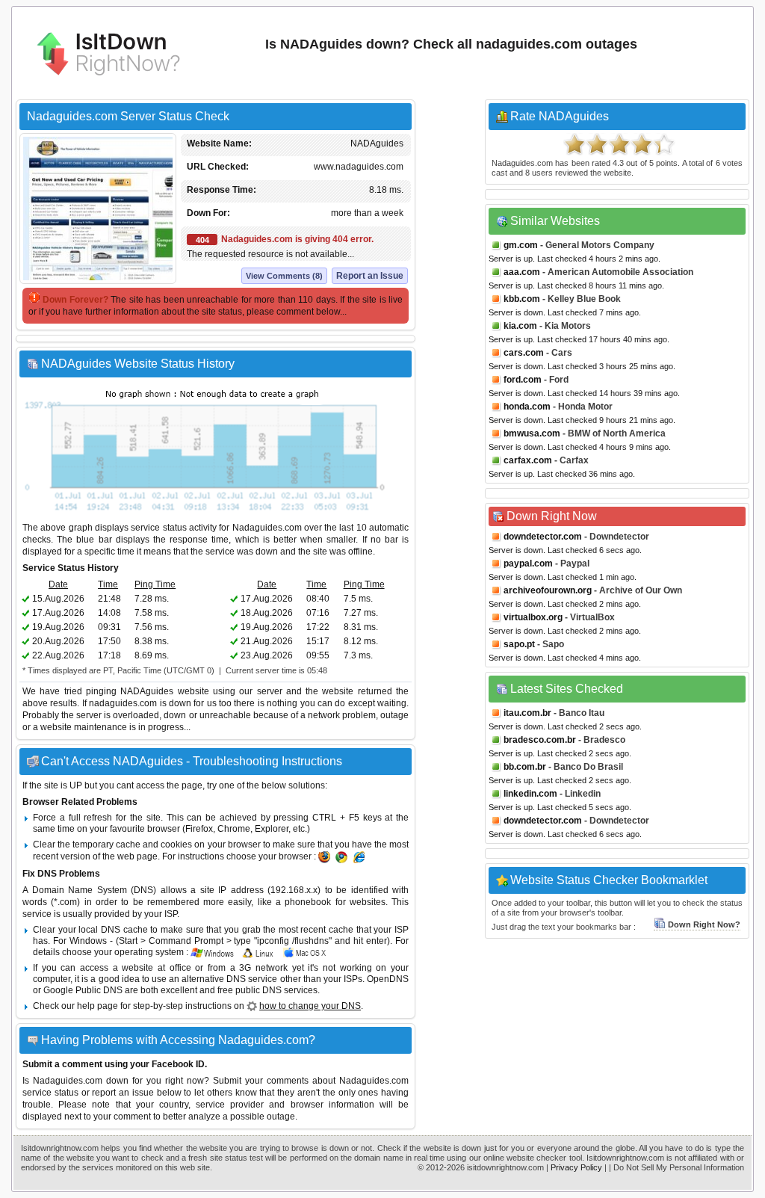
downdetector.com (543, 536)
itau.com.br (527, 713)
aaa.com (522, 272)
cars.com (524, 353)
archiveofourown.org (548, 590)
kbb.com (522, 299)
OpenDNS (388, 979)
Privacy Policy (576, 1167)
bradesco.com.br (540, 740)
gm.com (521, 245)
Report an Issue (369, 276)
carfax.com (528, 460)
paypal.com (528, 563)
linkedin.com (530, 793)
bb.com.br (525, 767)
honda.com (527, 406)
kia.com (520, 326)
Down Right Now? (704, 924)
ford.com (523, 379)
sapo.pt (519, 644)
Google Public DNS (83, 990)
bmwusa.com (532, 433)
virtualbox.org (533, 617)
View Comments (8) (284, 275)
